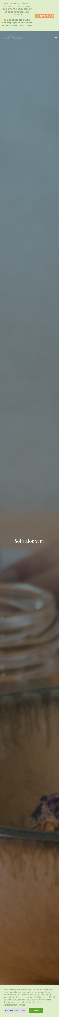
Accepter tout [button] (36, 1010)
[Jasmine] (12, 36)
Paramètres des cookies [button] (15, 1010)
